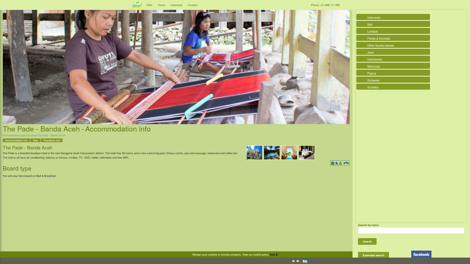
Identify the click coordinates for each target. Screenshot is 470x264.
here (272, 254)
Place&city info (52, 140)
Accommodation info (16, 140)
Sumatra (30, 135)
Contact (192, 5)
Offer (149, 5)
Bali (370, 24)
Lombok (372, 31)
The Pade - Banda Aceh (51, 135)
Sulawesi (373, 80)
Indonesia (176, 5)
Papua (371, 73)
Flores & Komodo (378, 38)
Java (370, 52)
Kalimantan (374, 59)
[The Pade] (254, 152)
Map (35, 140)
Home (161, 5)
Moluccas (373, 66)
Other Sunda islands (380, 45)
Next (346, 62)
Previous (6, 62)
